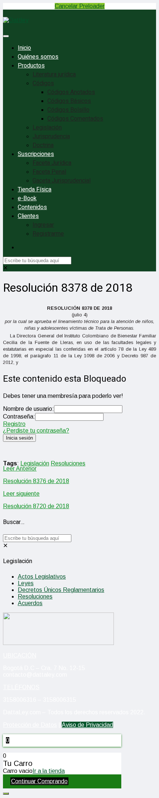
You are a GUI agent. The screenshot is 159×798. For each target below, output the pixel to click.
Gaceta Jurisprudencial (62, 180)
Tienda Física (34, 189)
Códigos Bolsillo (68, 109)
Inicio (24, 48)
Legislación (47, 127)
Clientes (28, 216)
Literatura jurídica (54, 74)
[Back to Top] (6, 793)
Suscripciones (36, 154)
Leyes (26, 583)
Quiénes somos (38, 56)
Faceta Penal (49, 171)
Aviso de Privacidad (87, 725)
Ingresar (43, 225)
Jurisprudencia (51, 136)
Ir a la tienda (49, 771)
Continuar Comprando (39, 781)
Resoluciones (68, 463)
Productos (31, 65)
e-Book (27, 198)
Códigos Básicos (69, 101)
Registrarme (48, 233)
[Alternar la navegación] (6, 36)
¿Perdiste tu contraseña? (36, 430)
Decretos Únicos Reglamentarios (61, 590)
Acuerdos (30, 603)
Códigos (43, 83)
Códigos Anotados (71, 92)
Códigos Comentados (75, 118)
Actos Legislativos (42, 576)
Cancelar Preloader (80, 6)
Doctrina (43, 145)
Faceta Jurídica (52, 163)
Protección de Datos (30, 725)
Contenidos (32, 207)
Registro (14, 424)
